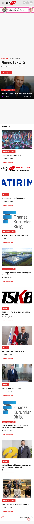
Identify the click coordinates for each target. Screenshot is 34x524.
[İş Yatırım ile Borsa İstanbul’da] (17, 182)
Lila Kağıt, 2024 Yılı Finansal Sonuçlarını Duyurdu (17, 274)
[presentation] (1, 99)
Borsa (5, 194)
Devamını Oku (8, 162)
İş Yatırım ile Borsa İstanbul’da (13, 198)
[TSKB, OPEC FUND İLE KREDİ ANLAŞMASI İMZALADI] (17, 296)
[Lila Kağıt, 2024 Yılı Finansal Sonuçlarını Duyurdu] (17, 257)
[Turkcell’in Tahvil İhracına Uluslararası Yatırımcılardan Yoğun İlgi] (17, 449)
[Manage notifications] (28, 519)
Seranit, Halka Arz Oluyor (11, 388)
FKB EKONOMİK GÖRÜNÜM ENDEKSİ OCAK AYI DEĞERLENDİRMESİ (15, 427)
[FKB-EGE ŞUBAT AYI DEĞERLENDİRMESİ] (17, 220)
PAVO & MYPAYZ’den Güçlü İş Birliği (15, 504)
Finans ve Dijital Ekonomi (11, 155)
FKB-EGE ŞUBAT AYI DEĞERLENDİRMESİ (16, 235)
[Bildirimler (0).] (27, 2)
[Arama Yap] (24, 2)
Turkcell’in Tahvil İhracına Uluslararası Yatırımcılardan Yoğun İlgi (16, 466)
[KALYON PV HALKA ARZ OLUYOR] (17, 335)
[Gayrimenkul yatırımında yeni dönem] (17, 87)
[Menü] (31, 2)
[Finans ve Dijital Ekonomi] (17, 139)
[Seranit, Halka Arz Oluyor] (17, 373)
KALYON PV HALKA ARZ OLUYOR (13, 351)
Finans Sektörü (8, 151)
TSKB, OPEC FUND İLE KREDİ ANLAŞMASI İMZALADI (16, 313)
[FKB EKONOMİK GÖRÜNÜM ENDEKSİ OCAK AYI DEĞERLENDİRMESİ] (17, 410)
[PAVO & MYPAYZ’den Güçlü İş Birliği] (17, 488)
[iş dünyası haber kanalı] (9, 3)
